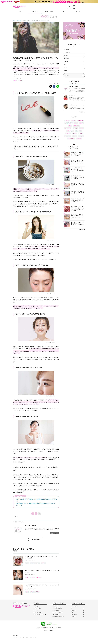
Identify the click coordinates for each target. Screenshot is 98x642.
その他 (65, 70)
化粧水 (81, 133)
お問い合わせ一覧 (23, 637)
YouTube (73, 616)
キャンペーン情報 (49, 11)
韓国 (70, 125)
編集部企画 (80, 120)
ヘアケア (66, 61)
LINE (73, 612)
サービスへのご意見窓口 (58, 612)
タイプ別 (78, 138)
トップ (20, 11)
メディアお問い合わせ (57, 608)
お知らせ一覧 (55, 606)
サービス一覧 (15, 637)
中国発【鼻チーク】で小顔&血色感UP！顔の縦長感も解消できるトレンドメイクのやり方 (36, 504)
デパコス (37, 562)
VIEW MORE (82, 112)
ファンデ (81, 136)
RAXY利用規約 (56, 614)
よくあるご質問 (77, 11)
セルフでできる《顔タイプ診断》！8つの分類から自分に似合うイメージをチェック (36, 500)
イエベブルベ (78, 130)
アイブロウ (33, 577)
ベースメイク (67, 52)
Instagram (74, 610)
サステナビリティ (32, 637)
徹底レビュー (76, 125)
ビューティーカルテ (38, 612)
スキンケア (66, 49)
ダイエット (67, 136)
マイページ (36, 610)
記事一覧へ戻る (36, 539)
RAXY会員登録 (75, 606)
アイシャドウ (67, 128)
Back (15, 516)
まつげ (37, 591)
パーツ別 (20, 80)
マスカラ (32, 591)
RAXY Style (34, 11)
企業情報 (38, 627)
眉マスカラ (39, 577)
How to (15, 80)
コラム (65, 67)
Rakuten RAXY (19, 7)
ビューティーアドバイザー (39, 614)
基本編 (81, 123)
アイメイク (19, 78)
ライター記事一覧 (54, 533)
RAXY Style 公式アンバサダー (71, 123)
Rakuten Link (74, 614)
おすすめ (32, 562)
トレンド (75, 128)
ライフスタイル (71, 138)
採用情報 (59, 627)
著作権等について (53, 627)
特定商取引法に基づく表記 (58, 616)
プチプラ (68, 133)
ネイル (65, 64)
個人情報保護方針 (44, 627)
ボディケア (66, 58)
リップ (81, 128)
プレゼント (43, 562)
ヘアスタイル (69, 130)
